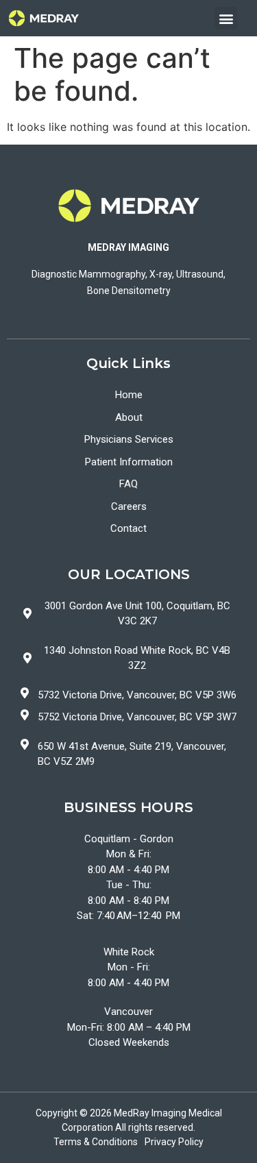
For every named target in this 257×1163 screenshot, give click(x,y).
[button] (226, 18)
